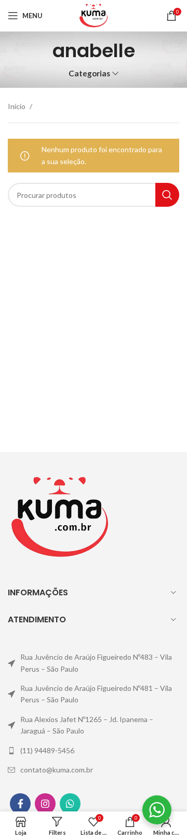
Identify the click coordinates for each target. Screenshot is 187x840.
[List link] (93, 663)
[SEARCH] (167, 195)
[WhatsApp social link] (70, 803)
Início (17, 106)
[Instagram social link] (45, 803)
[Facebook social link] (20, 803)
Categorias (89, 73)
